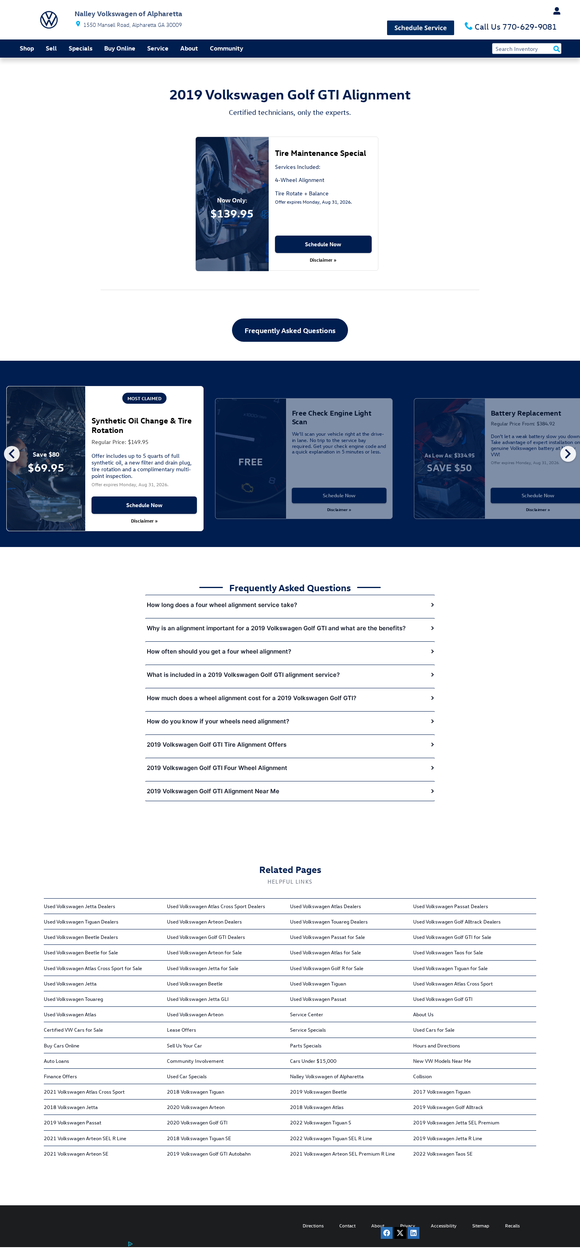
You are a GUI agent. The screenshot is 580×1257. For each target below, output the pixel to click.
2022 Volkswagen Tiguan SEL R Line (331, 1138)
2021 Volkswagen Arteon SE (76, 1153)
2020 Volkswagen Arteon (196, 1106)
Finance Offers (60, 1076)
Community (226, 48)
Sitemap (480, 1225)
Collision (422, 1076)
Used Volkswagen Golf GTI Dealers (206, 936)
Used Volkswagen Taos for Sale (448, 952)
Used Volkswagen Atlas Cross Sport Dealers (216, 906)
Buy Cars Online (61, 1045)
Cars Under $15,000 (313, 1060)
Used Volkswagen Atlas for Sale (325, 952)
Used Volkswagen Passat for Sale (327, 936)
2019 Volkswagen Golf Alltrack (448, 1106)
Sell (51, 48)
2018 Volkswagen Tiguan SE (199, 1138)
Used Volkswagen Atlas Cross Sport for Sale (93, 968)
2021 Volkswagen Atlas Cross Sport (84, 1091)
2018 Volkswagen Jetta (71, 1106)
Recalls (512, 1225)
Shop (27, 48)
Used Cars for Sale (434, 1029)
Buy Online (119, 48)
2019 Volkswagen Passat (72, 1122)
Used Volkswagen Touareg (73, 998)
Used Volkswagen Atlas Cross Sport (453, 983)
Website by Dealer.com (62, 1247)
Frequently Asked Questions (290, 330)
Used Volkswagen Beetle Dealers (81, 936)
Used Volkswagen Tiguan (318, 983)
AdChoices (120, 1250)
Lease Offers (181, 1029)
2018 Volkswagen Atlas (317, 1106)
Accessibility (444, 1225)
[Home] (49, 19)
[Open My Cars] (553, 11)
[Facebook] (387, 1233)
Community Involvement (195, 1060)
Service (157, 48)
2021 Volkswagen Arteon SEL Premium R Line (342, 1153)
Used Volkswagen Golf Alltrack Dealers (457, 921)
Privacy (407, 1225)
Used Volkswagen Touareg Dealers (329, 921)
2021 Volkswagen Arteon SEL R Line (85, 1138)
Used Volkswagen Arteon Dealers (204, 921)
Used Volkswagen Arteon (195, 1014)
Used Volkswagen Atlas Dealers (325, 906)
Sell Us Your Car (184, 1045)
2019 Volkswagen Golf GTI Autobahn (209, 1153)
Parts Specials (306, 1045)
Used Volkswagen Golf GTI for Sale (452, 936)
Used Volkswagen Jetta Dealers (79, 906)
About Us (423, 1014)
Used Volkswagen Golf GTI (443, 998)
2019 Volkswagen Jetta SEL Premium (456, 1122)
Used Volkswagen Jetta (70, 983)
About (189, 48)
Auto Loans (56, 1060)
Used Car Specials (187, 1076)
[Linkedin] (413, 1233)
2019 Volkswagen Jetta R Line (447, 1138)
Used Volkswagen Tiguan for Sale (450, 968)
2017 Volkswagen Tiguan (441, 1091)
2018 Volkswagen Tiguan (195, 1091)
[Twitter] (400, 1233)
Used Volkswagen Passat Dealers (450, 906)
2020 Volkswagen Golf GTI (197, 1122)
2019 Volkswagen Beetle (318, 1091)
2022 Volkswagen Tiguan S (320, 1122)
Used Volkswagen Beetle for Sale (81, 952)
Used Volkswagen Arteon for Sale (204, 952)
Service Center (306, 1014)
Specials (80, 48)
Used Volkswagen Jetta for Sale (202, 968)
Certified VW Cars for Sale (73, 1029)
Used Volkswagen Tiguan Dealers (81, 921)
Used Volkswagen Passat (318, 998)
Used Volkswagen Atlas (70, 1014)
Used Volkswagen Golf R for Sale (326, 968)
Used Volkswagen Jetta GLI (198, 998)
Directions (313, 1225)
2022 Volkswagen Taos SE (443, 1153)
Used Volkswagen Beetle (195, 983)
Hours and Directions (436, 1045)
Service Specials (308, 1029)
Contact (347, 1225)
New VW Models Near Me (442, 1060)
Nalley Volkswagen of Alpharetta (327, 1076)
